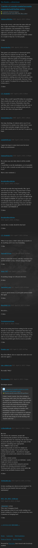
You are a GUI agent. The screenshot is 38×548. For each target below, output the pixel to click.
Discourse (12, 543)
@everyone (5, 506)
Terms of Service (6, 539)
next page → (16, 525)
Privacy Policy (17, 539)
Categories (10, 536)
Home (3, 536)
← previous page (6, 525)
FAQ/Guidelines (20, 536)
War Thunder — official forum (10, 2)
